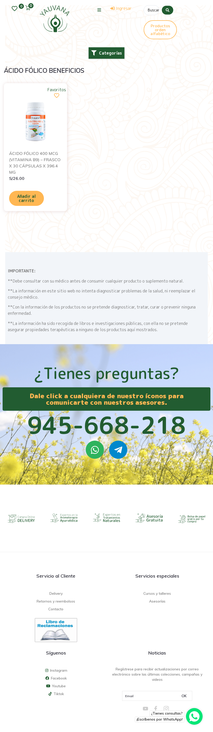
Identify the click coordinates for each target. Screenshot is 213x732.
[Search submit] (167, 10)
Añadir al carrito (26, 198)
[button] (99, 9)
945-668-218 (106, 425)
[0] (16, 8)
